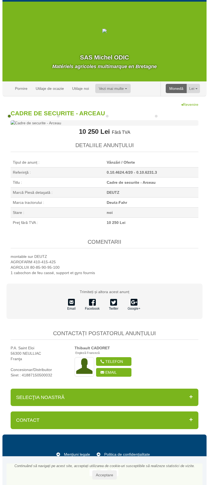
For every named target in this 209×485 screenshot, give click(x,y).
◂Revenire (189, 104)
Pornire (21, 88)
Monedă (176, 88)
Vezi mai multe (112, 88)
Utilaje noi (80, 88)
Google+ (134, 308)
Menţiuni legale (77, 454)
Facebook (92, 308)
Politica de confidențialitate (127, 454)
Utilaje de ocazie (50, 88)
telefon (113, 361)
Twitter (113, 308)
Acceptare (104, 475)
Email (71, 308)
